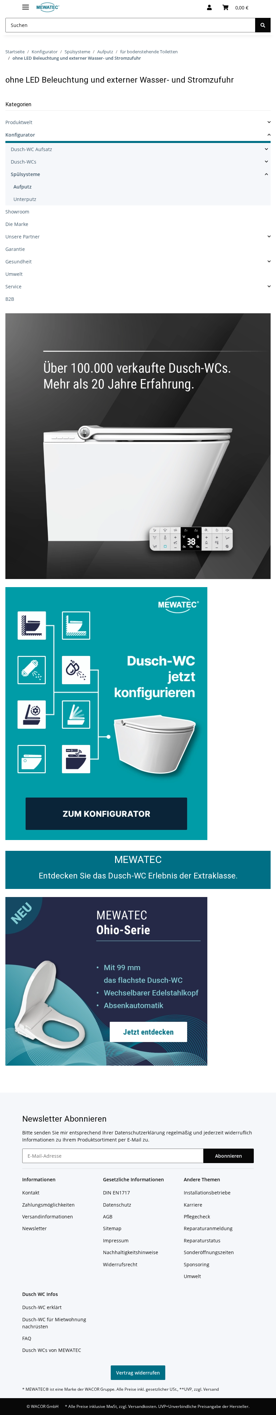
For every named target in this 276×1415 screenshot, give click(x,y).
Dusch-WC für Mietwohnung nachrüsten (54, 1323)
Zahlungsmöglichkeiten (48, 1205)
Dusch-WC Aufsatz (31, 149)
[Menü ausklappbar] (25, 4)
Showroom (17, 211)
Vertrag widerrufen (138, 1372)
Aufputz (22, 186)
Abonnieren (228, 1156)
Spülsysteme (25, 174)
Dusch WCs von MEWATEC (51, 1350)
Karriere (193, 1205)
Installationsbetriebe (207, 1192)
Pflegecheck (197, 1216)
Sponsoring (196, 1264)
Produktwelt (18, 122)
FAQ (26, 1338)
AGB (107, 1216)
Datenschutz (117, 1205)
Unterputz (24, 199)
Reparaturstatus (202, 1240)
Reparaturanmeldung (208, 1228)
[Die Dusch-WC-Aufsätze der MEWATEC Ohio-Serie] (106, 980)
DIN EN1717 (116, 1192)
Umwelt (14, 274)
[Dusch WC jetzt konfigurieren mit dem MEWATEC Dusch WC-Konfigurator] (106, 713)
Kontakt (30, 1192)
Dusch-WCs (23, 161)
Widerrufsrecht (120, 1264)
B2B (9, 299)
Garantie (15, 249)
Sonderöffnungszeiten (209, 1252)
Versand (211, 1389)
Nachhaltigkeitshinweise (130, 1252)
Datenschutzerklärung (140, 1132)
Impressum (116, 1240)
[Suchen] (263, 25)
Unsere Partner (22, 236)
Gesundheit (18, 261)
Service (13, 286)
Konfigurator (20, 135)
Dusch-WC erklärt (42, 1307)
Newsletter (34, 1228)
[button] (209, 7)
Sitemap (112, 1228)
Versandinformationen (47, 1216)
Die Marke (16, 224)
